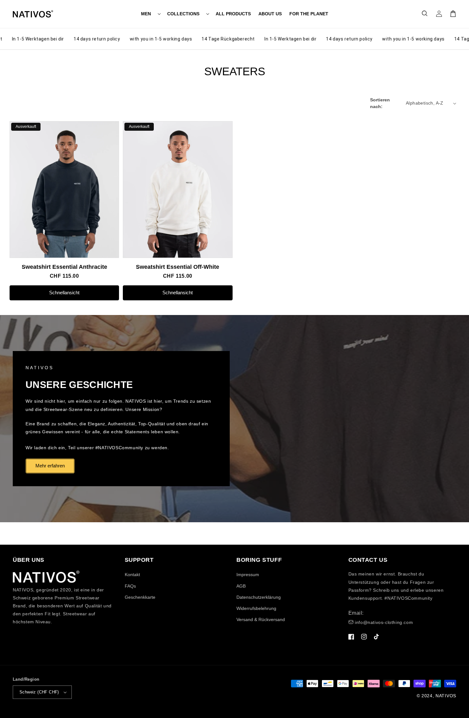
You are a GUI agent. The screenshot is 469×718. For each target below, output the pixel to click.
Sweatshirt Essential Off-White (177, 267)
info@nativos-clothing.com (384, 622)
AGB (241, 586)
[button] (150, 13)
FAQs (130, 586)
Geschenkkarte (140, 597)
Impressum (247, 574)
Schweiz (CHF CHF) (39, 692)
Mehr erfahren (50, 465)
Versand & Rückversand (260, 619)
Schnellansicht (64, 292)
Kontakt (132, 574)
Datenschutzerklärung (258, 597)
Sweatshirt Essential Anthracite (64, 267)
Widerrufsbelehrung (256, 608)
